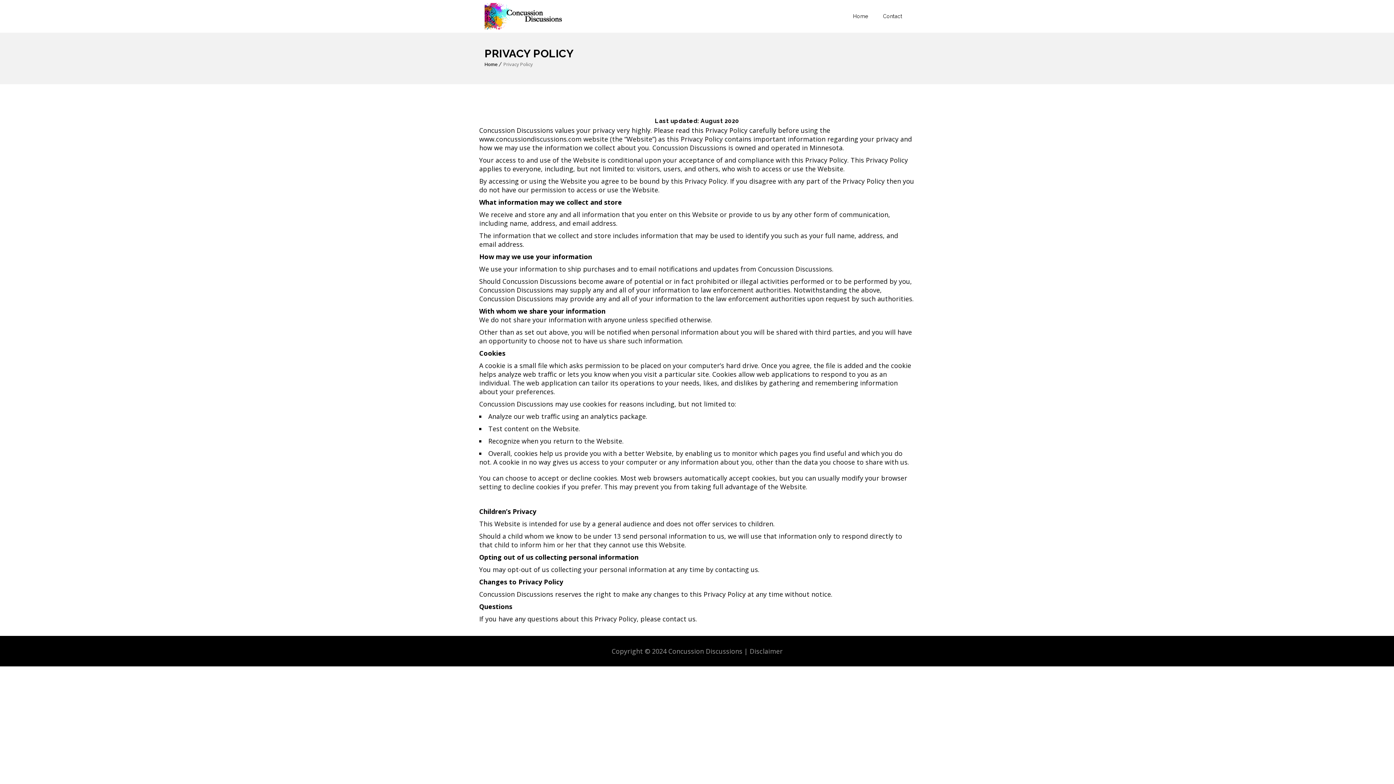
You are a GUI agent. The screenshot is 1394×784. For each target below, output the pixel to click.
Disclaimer (766, 651)
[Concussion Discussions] (524, 16)
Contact (892, 16)
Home (860, 16)
